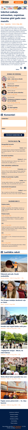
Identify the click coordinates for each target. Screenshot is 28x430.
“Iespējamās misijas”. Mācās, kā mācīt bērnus (12, 351)
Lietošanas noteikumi (14, 412)
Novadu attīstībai (5, 278)
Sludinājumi (13, 201)
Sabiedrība (8, 24)
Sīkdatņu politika (14, 416)
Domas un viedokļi (14, 74)
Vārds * (4, 128)
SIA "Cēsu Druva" (17, 426)
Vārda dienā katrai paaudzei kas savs (14, 377)
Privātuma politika (14, 414)
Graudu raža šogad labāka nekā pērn (14, 326)
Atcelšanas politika (14, 418)
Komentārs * (5, 118)
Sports (2, 304)
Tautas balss (13, 141)
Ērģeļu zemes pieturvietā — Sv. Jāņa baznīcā (13, 402)
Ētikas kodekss (14, 423)
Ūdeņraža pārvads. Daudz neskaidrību (10, 275)
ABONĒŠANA (18, 2)
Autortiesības (14, 421)
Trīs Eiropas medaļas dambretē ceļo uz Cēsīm (13, 301)
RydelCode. (18, 428)
